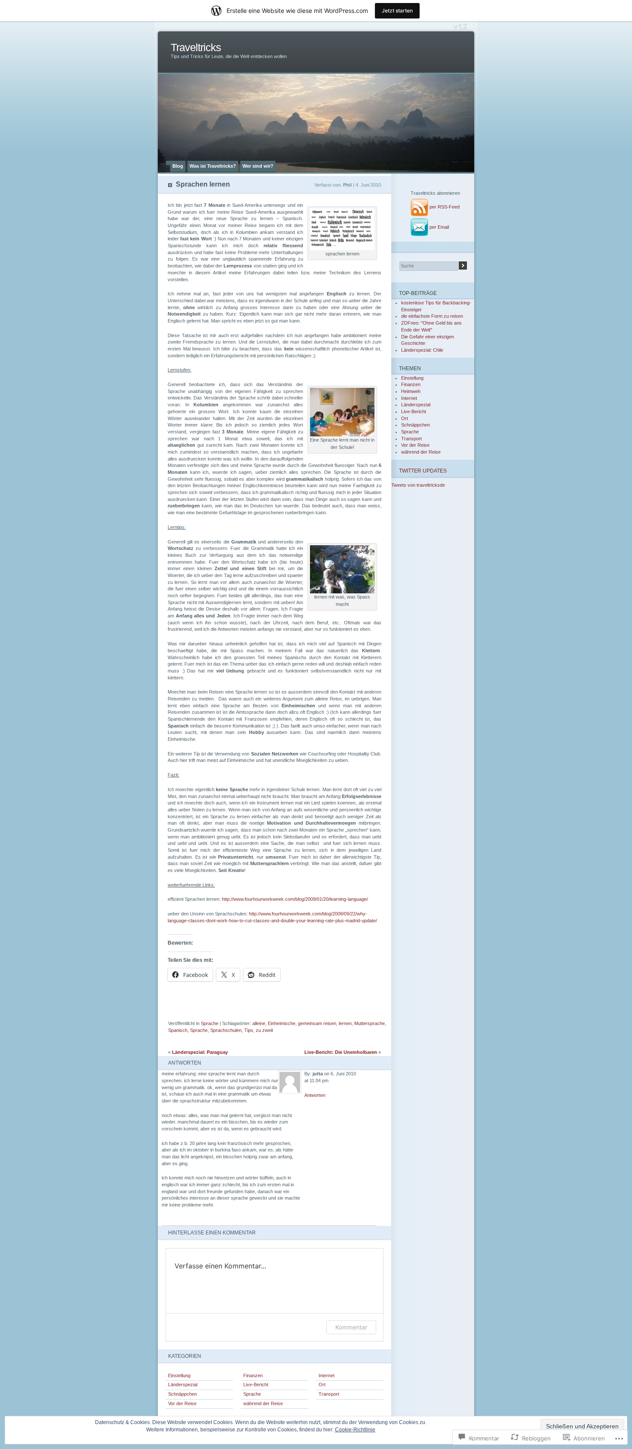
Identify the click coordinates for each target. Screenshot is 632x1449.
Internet (326, 1375)
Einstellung (179, 1375)
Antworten (314, 1095)
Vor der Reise (182, 1403)
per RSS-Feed (445, 206)
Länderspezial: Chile (422, 350)
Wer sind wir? (257, 166)
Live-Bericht (255, 1384)
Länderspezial (182, 1384)
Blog (177, 166)
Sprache (209, 1023)
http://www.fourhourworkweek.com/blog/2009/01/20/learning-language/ (294, 899)
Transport (329, 1394)
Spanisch (177, 1030)
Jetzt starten (397, 10)
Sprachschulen (226, 1030)
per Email (439, 227)
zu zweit (264, 1030)
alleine (258, 1023)
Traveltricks (196, 47)
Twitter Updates (423, 470)
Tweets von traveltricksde (418, 485)
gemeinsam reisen (317, 1023)
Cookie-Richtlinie (355, 1430)
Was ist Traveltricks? (213, 166)
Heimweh (410, 391)
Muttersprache (369, 1023)
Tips (248, 1030)
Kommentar (351, 1327)
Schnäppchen (182, 1394)
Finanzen (253, 1375)
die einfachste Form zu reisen (432, 316)
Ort (322, 1384)
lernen (345, 1023)
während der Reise (263, 1403)
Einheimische (281, 1023)
